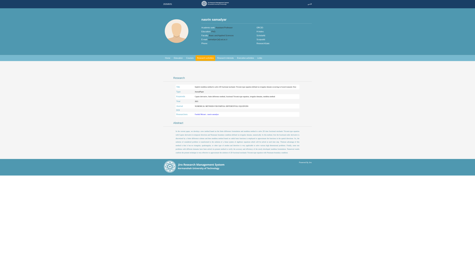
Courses (190, 58)
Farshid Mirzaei (200, 114)
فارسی (310, 4)
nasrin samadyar (213, 114)
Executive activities (245, 58)
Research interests (225, 58)
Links (259, 58)
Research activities (205, 58)
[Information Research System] (216, 6)
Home (167, 58)
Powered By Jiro (305, 162)
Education (178, 58)
